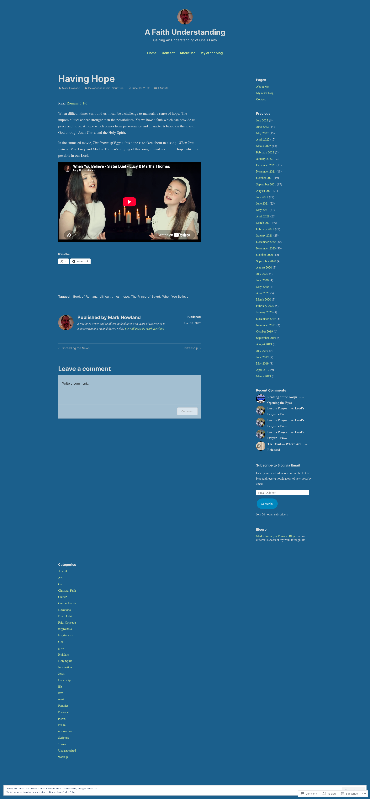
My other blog (211, 53)
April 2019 (262, 370)
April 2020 (262, 293)
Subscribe (267, 504)
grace (61, 648)
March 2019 (263, 376)
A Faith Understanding (185, 32)
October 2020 (264, 255)
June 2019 (262, 357)
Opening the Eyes (279, 402)
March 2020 (263, 299)
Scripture (118, 88)
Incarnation (65, 667)
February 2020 (265, 306)
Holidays (63, 654)
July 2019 (262, 351)
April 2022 (262, 139)
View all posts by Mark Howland (144, 328)
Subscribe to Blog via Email (278, 465)
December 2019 (266, 319)
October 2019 (264, 331)
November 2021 (266, 171)
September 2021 (266, 184)
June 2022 (262, 127)
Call (60, 584)
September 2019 (266, 338)
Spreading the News (73, 348)
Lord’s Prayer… (279, 408)
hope (125, 296)
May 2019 (262, 363)
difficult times (109, 296)
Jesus (61, 673)
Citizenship (190, 348)
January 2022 (264, 159)
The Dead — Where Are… (286, 443)
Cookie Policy (68, 791)
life (60, 686)
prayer (62, 718)
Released (273, 449)
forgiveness (65, 629)
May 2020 (262, 287)
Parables (63, 705)
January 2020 (264, 312)
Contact (168, 53)
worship (63, 757)
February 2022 (265, 152)
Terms (62, 744)
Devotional (95, 88)
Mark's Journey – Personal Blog (275, 536)
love (60, 693)
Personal (63, 712)
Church (62, 597)
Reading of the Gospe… (284, 396)
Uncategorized (67, 750)
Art (60, 578)
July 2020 (262, 274)
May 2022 (262, 133)
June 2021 (262, 203)
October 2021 (264, 178)
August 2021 (264, 191)
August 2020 (264, 267)
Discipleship (65, 616)
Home (152, 53)
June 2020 (262, 280)
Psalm (62, 725)
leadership (64, 680)
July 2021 (262, 197)
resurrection (65, 731)
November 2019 (266, 325)
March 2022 (263, 146)
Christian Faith (67, 590)
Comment (187, 411)
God (61, 642)
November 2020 (266, 248)
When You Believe (175, 296)
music (106, 88)
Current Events (67, 603)
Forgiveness (65, 635)
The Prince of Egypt (145, 296)
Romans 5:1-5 (77, 103)
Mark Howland (71, 88)
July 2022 (262, 120)
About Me (187, 53)
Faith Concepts (67, 622)
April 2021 (262, 216)
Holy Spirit (65, 661)
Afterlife (63, 571)
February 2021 (265, 229)
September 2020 (266, 261)
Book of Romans (85, 296)
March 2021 (263, 223)
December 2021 (266, 165)
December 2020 (266, 242)
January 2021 (264, 235)
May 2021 (262, 210)
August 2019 (264, 344)
